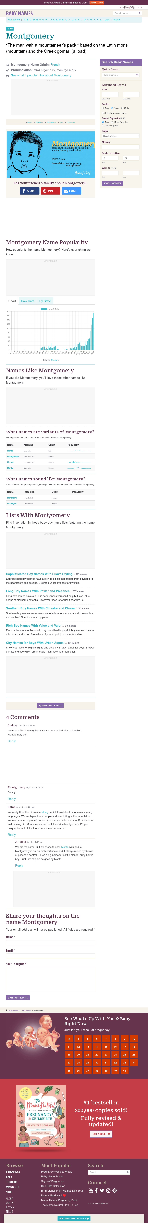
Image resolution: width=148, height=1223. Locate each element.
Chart (12, 301)
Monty (44, 812)
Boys (116, 108)
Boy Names (26, 1010)
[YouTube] (91, 1191)
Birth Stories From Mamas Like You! (62, 1190)
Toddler (11, 1182)
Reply (12, 741)
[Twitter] (102, 1191)
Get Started (14, 19)
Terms (9, 1211)
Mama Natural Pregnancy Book (59, 1200)
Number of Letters (111, 153)
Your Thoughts (16, 964)
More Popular (121, 122)
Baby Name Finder (52, 1176)
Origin (105, 131)
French (55, 64)
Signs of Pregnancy (52, 1181)
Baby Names (19, 13)
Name (9, 937)
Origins (116, 19)
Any (107, 108)
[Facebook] (96, 1191)
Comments (71, 122)
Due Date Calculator (53, 1186)
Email (9, 950)
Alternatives (51, 122)
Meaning (106, 142)
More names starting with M (73, 1218)
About (9, 1199)
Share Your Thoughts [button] (51, 705)
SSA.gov (54, 359)
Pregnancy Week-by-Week (56, 1171)
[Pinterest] (114, 1191)
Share (29, 122)
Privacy (10, 1207)
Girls (126, 108)
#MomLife (12, 1187)
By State (45, 301)
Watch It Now (97, 2)
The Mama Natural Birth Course (59, 1205)
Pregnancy (13, 1172)
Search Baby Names (112, 183)
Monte (65, 847)
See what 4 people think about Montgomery (41, 75)
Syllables (109, 167)
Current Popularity (113, 118)
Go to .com (130, 7)
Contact (10, 1203)
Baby (9, 1177)
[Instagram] (108, 1191)
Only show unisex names (115, 112)
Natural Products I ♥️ (53, 1195)
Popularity (39, 122)
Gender (105, 104)
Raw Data (27, 301)
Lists (107, 19)
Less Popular (111, 125)
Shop (9, 1192)
